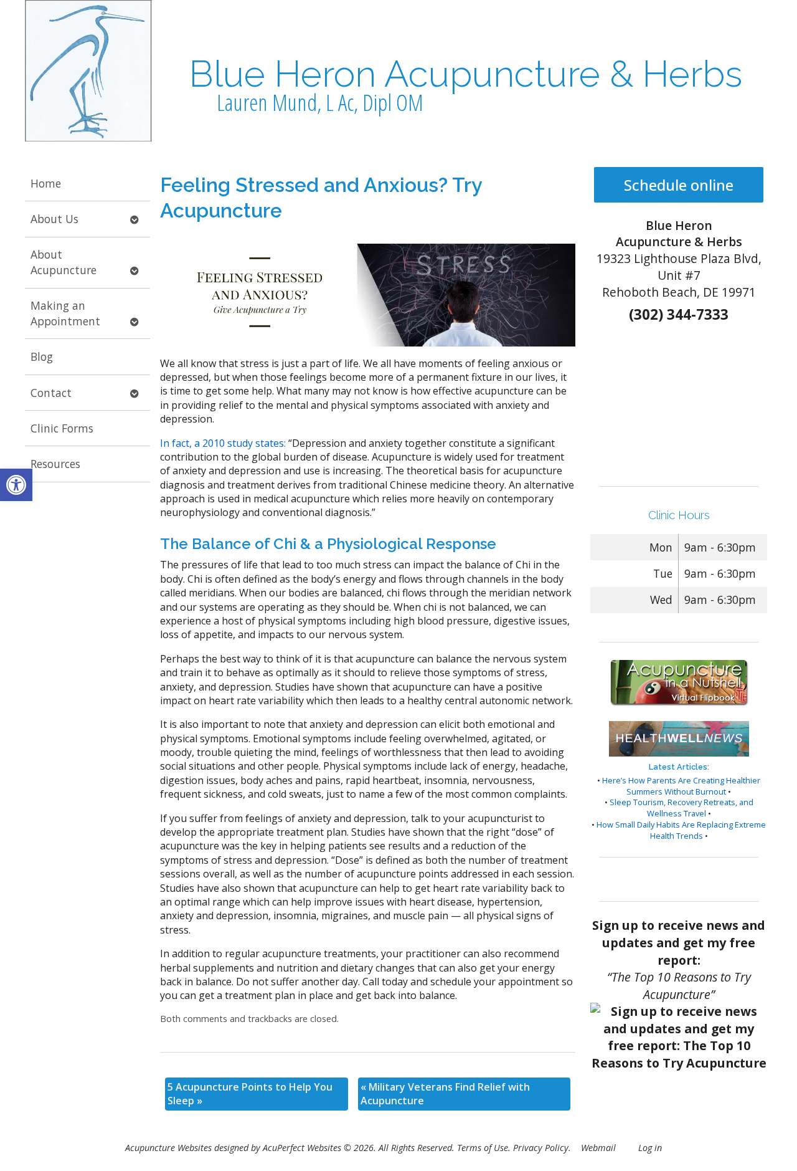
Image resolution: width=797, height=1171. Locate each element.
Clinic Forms (62, 428)
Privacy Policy (540, 1148)
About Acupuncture (64, 262)
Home (46, 183)
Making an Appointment (65, 313)
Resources (55, 463)
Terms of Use (482, 1148)
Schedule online (678, 184)
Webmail (598, 1148)
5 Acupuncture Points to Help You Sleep (249, 1093)
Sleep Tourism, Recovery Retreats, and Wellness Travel (681, 807)
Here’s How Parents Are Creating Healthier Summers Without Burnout (681, 786)
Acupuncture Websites (168, 1148)
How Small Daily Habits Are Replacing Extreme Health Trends (681, 830)
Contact (51, 392)
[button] (16, 485)
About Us (54, 218)
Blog (42, 356)
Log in (650, 1148)
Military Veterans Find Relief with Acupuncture (445, 1093)
